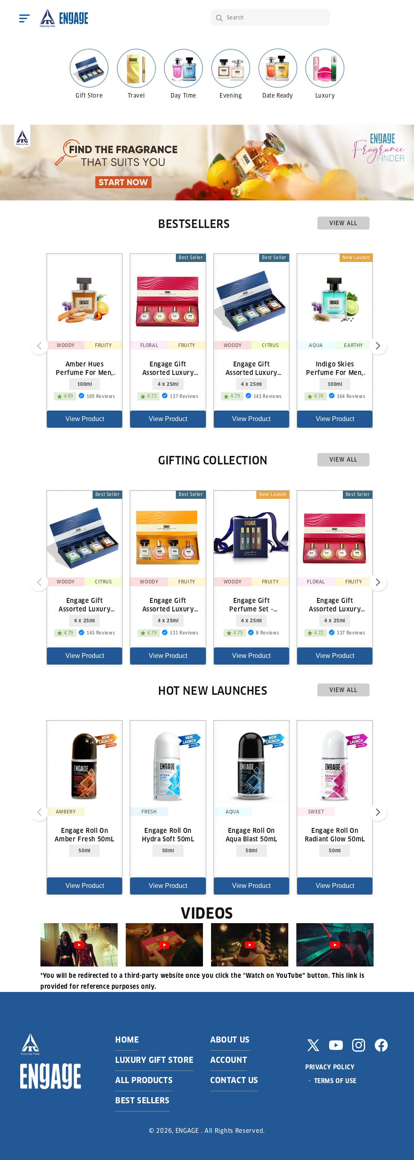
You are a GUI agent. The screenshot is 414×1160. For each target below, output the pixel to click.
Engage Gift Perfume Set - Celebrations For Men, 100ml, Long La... (251, 604)
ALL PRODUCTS (144, 1080)
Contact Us (234, 1080)
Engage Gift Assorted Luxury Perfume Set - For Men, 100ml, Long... (251, 368)
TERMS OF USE (335, 1081)
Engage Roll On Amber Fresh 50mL (84, 834)
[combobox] (270, 17)
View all (343, 223)
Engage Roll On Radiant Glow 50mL (335, 834)
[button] (24, 18)
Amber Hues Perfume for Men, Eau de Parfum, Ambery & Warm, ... (84, 368)
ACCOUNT (228, 1060)
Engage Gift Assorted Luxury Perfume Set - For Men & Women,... (167, 604)
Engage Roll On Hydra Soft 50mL (168, 834)
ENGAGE (187, 1130)
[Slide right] (378, 346)
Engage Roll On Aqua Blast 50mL (251, 834)
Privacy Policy (330, 1067)
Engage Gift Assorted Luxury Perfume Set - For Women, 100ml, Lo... (167, 368)
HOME (127, 1039)
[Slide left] (39, 346)
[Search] (219, 18)
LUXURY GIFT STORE (154, 1060)
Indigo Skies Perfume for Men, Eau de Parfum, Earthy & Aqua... (334, 368)
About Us (230, 1039)
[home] (63, 18)
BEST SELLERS (142, 1100)
